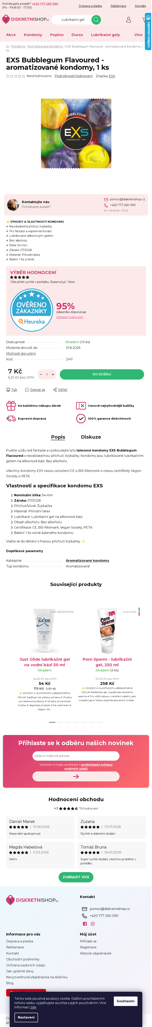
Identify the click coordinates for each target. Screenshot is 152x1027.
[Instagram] (89, 923)
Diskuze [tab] (89, 437)
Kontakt (138, 6)
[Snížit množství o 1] (39, 374)
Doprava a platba (88, 6)
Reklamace (117, 6)
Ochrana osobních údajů (24, 965)
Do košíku (100, 374)
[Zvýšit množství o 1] (51, 374)
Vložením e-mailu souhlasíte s (74, 766)
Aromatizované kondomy (86, 560)
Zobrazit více (74, 877)
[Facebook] (82, 923)
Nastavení (24, 1017)
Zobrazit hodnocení (68, 317)
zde (32, 1007)
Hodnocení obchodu (74, 799)
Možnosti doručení (19, 353)
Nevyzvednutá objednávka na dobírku (35, 977)
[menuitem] (9, 35)
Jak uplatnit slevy (18, 971)
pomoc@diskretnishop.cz (125, 199)
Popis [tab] (56, 437)
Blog (8, 983)
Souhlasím (124, 1001)
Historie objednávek (94, 953)
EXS (110, 76)
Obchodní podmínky (21, 959)
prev (8, 664)
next (141, 664)
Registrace (87, 947)
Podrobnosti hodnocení (72, 76)
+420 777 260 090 (121, 205)
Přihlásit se (87, 941)
